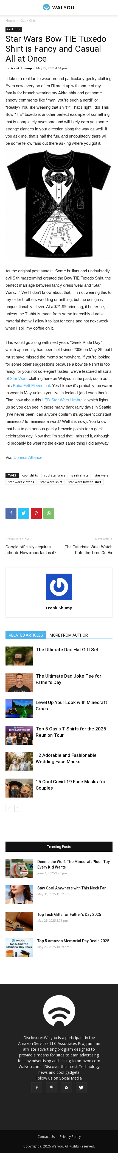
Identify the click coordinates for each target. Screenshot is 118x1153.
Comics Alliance (27, 457)
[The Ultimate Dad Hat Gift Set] (19, 656)
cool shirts (30, 475)
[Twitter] (81, 1087)
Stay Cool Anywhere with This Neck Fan (71, 888)
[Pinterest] (51, 1087)
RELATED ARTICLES (26, 635)
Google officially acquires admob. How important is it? (31, 549)
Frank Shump (21, 68)
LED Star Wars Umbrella (64, 400)
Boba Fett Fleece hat (31, 385)
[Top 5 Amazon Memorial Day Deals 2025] (19, 947)
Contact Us (46, 1136)
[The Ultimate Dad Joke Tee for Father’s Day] (19, 682)
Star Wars (19, 378)
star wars (101, 475)
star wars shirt (51, 482)
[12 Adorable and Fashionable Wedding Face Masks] (19, 761)
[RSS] (66, 1087)
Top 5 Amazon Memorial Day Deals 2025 (73, 941)
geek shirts (79, 475)
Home (10, 20)
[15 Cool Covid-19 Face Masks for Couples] (19, 788)
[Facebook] (36, 1087)
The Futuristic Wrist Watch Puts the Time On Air (89, 549)
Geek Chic (28, 20)
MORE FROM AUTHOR (69, 635)
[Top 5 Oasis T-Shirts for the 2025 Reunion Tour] (19, 735)
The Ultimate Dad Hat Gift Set (67, 649)
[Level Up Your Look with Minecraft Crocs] (19, 708)
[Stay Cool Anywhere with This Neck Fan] (19, 894)
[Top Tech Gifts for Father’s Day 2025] (19, 921)
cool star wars (54, 475)
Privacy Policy (70, 1136)
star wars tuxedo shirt (84, 482)
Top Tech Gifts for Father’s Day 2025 (69, 914)
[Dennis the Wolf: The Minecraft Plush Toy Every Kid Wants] (19, 868)
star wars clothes (21, 482)
